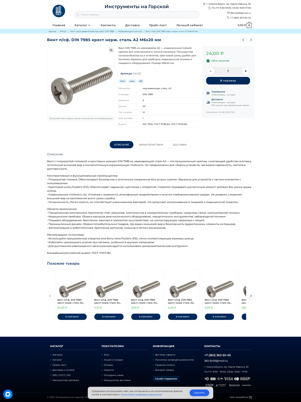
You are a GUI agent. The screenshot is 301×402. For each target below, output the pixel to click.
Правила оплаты (165, 365)
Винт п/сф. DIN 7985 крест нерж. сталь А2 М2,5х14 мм (217, 301)
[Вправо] (251, 296)
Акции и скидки (113, 359)
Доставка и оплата (63, 370)
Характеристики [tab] (151, 144)
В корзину (228, 80)
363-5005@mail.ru (240, 13)
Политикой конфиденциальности (141, 394)
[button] (111, 50)
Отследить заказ (114, 375)
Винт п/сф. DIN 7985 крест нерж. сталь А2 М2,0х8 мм (143, 301)
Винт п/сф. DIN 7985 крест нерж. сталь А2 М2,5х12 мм (180, 301)
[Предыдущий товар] (243, 40)
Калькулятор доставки (117, 380)
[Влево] (50, 296)
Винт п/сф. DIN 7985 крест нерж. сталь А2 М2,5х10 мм (107, 301)
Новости (109, 370)
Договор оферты (165, 354)
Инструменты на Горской (137, 6)
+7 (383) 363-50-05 (240, 17)
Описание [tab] (121, 144)
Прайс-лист (59, 365)
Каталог (57, 359)
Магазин (58, 354)
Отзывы (108, 365)
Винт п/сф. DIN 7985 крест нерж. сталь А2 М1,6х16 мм (70, 301)
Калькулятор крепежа (66, 380)
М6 (140, 81)
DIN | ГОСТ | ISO (62, 375)
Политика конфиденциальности (174, 359)
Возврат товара (164, 370)
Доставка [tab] (180, 144)
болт (122, 81)
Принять (199, 392)
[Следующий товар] (251, 40)
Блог (107, 354)
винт (132, 81)
